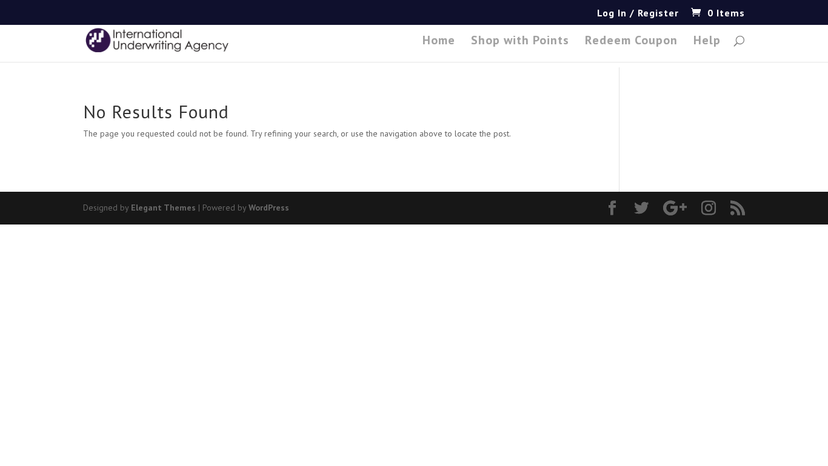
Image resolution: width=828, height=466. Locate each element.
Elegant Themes (163, 207)
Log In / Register (638, 13)
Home (438, 42)
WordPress (269, 207)
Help (707, 42)
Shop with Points (520, 42)
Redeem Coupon (631, 42)
